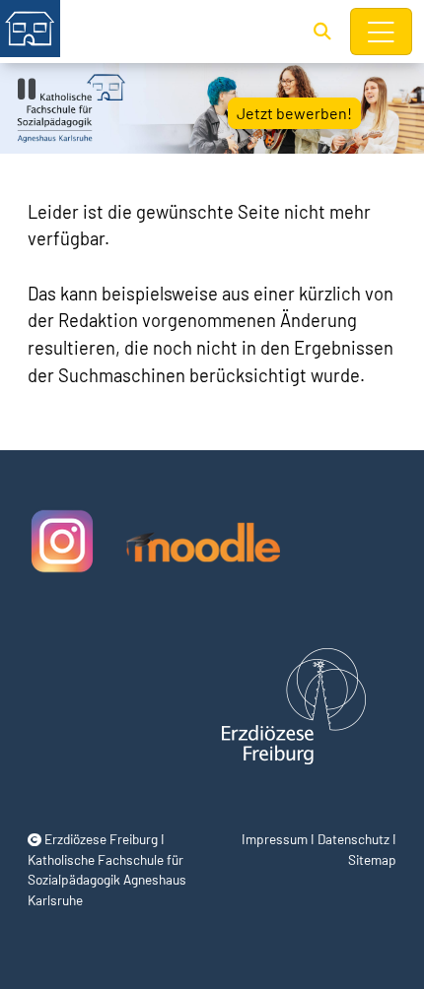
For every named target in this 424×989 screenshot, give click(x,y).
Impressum (275, 838)
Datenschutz (353, 838)
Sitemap (372, 859)
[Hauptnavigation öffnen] (381, 31)
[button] (322, 30)
